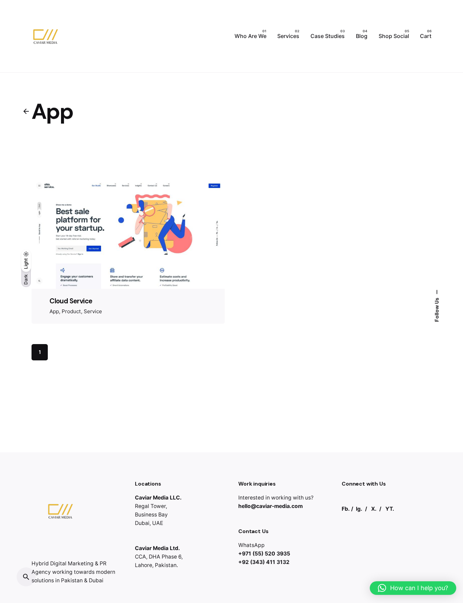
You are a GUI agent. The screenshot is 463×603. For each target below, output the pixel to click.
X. (374, 509)
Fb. (346, 509)
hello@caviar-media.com (270, 506)
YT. (389, 509)
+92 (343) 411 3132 (263, 562)
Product (71, 311)
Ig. (359, 509)
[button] (413, 588)
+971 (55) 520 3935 (264, 553)
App (54, 311)
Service (93, 311)
